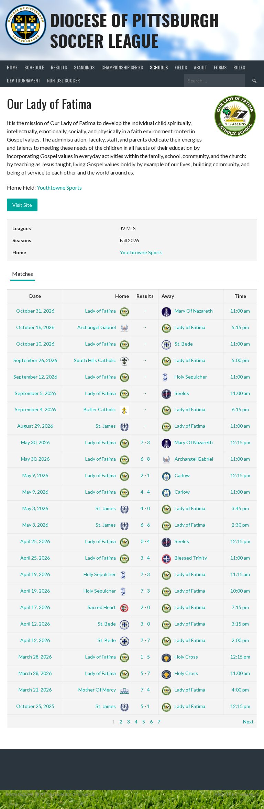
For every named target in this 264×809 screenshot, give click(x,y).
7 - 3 (145, 442)
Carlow (182, 475)
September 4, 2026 (35, 409)
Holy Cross (186, 657)
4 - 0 (145, 508)
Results (59, 67)
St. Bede (183, 344)
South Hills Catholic (95, 360)
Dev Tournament (23, 80)
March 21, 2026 (35, 690)
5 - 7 (145, 673)
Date (35, 296)
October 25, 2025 (35, 706)
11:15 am (240, 574)
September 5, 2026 (35, 393)
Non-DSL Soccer (63, 80)
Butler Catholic (100, 409)
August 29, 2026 (35, 426)
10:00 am (240, 591)
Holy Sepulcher (190, 377)
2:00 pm (240, 640)
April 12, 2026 (35, 624)
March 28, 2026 (35, 657)
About (200, 67)
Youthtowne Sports (59, 187)
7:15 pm (240, 607)
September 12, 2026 (35, 377)
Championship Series (122, 67)
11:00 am (240, 311)
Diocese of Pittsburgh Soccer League (134, 30)
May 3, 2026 (35, 508)
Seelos (181, 393)
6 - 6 (145, 525)
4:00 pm (240, 690)
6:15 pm (240, 409)
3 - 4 (145, 558)
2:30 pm (240, 525)
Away (168, 296)
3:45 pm (240, 508)
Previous (19, 721)
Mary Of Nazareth (193, 311)
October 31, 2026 (35, 311)
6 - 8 (145, 459)
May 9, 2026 (35, 475)
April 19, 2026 (35, 574)
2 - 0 (145, 607)
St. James (106, 426)
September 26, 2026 (35, 360)
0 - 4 (145, 541)
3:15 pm (240, 624)
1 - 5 (145, 657)
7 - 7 (145, 640)
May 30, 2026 (35, 442)
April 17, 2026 (35, 607)
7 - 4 (145, 690)
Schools (159, 67)
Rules (239, 67)
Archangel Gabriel (97, 327)
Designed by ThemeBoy (236, 794)
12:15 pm (240, 442)
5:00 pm (240, 360)
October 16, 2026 (35, 327)
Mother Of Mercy (97, 690)
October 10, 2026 (35, 344)
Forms (220, 67)
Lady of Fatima (101, 311)
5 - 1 (145, 706)
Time (240, 296)
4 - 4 (145, 492)
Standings (84, 67)
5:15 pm (240, 327)
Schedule (34, 67)
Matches (22, 273)
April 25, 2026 (35, 541)
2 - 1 (145, 475)
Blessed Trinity (190, 558)
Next (248, 721)
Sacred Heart (102, 607)
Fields (181, 67)
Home (12, 67)
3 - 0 (145, 624)
